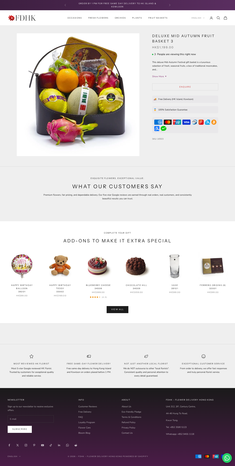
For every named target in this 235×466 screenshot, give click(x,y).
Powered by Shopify (135, 456)
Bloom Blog (84, 432)
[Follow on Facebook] (9, 445)
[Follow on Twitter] (17, 445)
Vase (174, 287)
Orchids (120, 17)
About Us (126, 406)
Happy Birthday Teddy (60, 288)
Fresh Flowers (98, 17)
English (196, 18)
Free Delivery (84, 411)
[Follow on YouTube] (42, 445)
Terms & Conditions (131, 417)
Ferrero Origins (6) (213, 287)
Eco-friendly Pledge (131, 411)
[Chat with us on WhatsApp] (227, 458)
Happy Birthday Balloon (22, 288)
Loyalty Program (86, 422)
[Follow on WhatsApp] (67, 445)
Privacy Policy (128, 427)
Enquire (185, 86)
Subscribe (19, 429)
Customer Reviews (87, 406)
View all (117, 309)
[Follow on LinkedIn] (59, 445)
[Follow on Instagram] (25, 445)
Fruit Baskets (158, 17)
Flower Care (84, 427)
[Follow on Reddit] (75, 445)
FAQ (80, 417)
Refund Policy (128, 422)
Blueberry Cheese (98, 287)
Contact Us (127, 432)
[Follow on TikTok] (50, 445)
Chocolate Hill (136, 287)
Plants (137, 17)
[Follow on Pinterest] (34, 445)
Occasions (74, 17)
